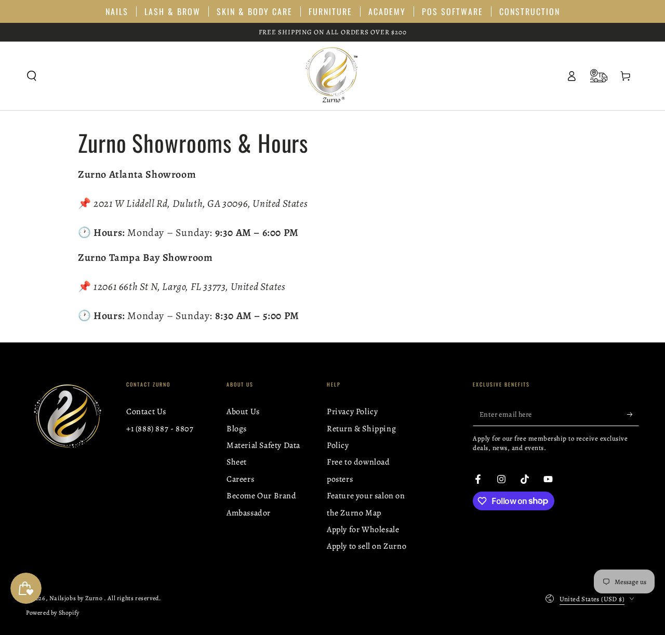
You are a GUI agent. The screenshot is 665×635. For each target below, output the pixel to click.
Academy (387, 11)
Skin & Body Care (254, 11)
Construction (529, 11)
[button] (31, 75)
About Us (243, 411)
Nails (116, 11)
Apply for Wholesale (363, 529)
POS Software (452, 11)
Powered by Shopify (52, 612)
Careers (240, 479)
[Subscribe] (633, 414)
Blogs (237, 428)
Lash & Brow (172, 11)
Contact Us (146, 411)
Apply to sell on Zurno (366, 546)
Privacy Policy (352, 411)
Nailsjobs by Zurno (76, 598)
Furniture (330, 11)
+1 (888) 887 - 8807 (159, 428)
